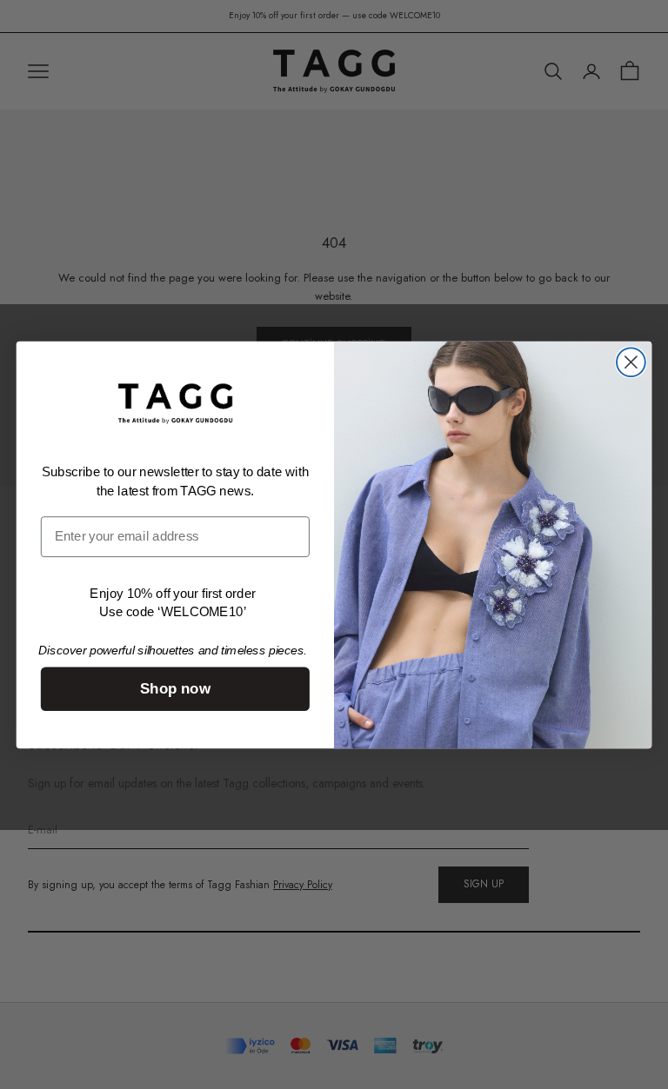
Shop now (175, 689)
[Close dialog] (631, 362)
